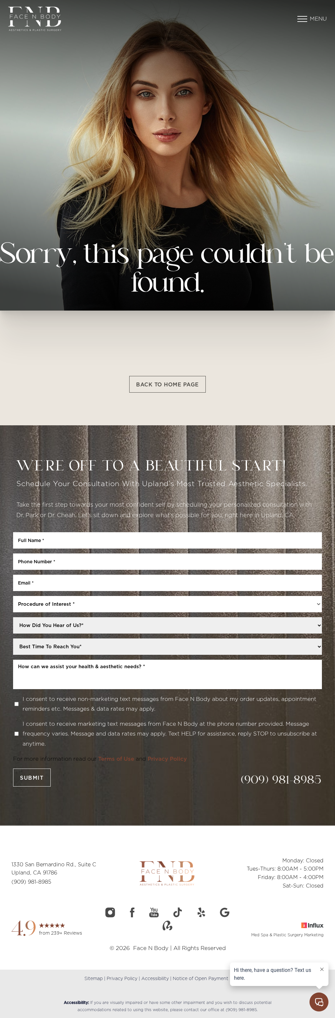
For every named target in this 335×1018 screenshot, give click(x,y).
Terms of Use (116, 759)
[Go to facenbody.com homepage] (60, 19)
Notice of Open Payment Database (212, 978)
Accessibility (155, 978)
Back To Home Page (167, 384)
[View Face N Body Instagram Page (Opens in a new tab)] (110, 914)
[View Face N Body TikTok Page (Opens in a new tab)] (178, 914)
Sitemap (93, 978)
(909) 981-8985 (281, 781)
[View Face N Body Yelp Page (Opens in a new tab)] (201, 914)
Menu (318, 19)
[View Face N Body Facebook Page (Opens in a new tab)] (132, 914)
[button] (302, 19)
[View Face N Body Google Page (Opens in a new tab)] (224, 914)
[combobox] (167, 604)
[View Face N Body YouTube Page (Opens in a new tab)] (154, 914)
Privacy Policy (167, 759)
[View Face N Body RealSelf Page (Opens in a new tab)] (167, 927)
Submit (32, 777)
